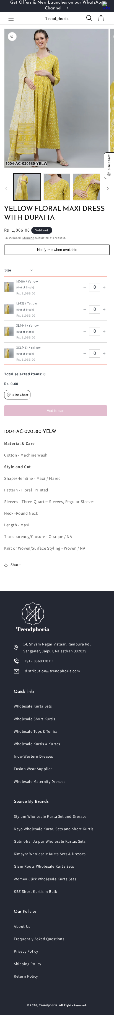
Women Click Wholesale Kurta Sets (45, 878)
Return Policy (26, 976)
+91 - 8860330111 (39, 660)
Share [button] (16, 564)
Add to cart (55, 411)
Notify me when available (57, 250)
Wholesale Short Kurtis (34, 718)
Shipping (28, 238)
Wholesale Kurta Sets (33, 706)
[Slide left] (6, 188)
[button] (11, 18)
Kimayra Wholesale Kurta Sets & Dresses (50, 853)
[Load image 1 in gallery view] (27, 187)
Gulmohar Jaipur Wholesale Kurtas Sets (50, 841)
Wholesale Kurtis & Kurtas (37, 743)
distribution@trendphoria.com (52, 670)
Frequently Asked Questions (39, 938)
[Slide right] (108, 188)
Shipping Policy (27, 963)
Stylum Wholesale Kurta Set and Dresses (50, 816)
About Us (22, 926)
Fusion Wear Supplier (33, 768)
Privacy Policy (26, 951)
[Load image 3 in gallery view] (86, 187)
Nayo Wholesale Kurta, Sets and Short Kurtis (54, 828)
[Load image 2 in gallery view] (57, 187)
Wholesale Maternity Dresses (39, 781)
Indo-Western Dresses (33, 756)
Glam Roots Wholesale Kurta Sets (44, 866)
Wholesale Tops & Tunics (36, 731)
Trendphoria (48, 1005)
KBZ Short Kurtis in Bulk (35, 891)
